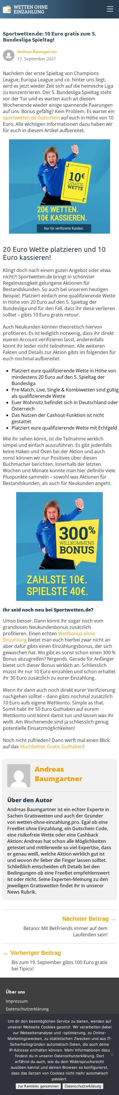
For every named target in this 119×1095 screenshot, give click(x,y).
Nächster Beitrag (89, 919)
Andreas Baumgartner (58, 773)
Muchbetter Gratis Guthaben (51, 746)
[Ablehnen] (112, 1055)
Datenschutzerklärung (27, 1009)
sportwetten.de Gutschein (31, 118)
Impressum (17, 1001)
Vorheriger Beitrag (32, 953)
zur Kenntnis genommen (38, 1086)
